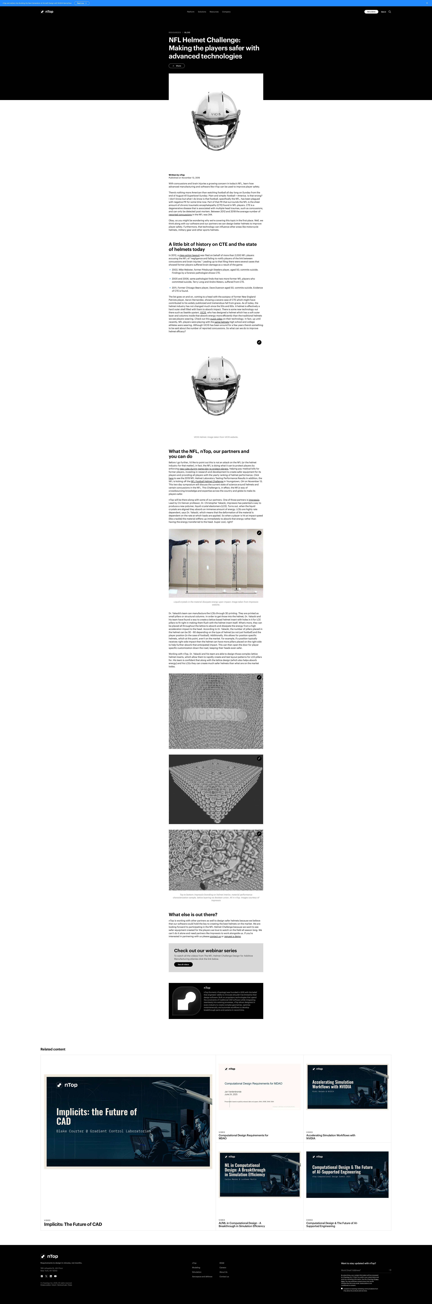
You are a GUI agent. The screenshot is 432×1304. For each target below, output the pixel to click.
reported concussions (180, 214)
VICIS (203, 312)
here (171, 478)
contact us (215, 936)
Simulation (196, 1272)
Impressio (254, 499)
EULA (54, 1285)
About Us (223, 1272)
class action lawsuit (189, 255)
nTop (194, 1263)
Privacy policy (45, 1285)
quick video (216, 318)
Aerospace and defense (202, 1276)
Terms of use (62, 1285)
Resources (175, 32)
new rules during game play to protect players (204, 468)
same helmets (222, 322)
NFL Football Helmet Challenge (207, 481)
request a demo (232, 936)
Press (70, 1285)
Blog (187, 32)
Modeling (196, 1267)
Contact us (224, 1276)
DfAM (221, 1263)
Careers (222, 1267)
